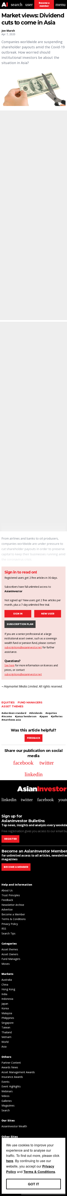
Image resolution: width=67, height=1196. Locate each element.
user (29, 4)
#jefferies (57, 716)
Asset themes (12, 706)
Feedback (33, 738)
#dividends (35, 713)
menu (60, 4)
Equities (8, 702)
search (16, 4)
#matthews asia (11, 719)
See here (9, 665)
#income (6, 716)
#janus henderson (25, 716)
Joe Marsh (8, 30)
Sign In (18, 613)
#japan (43, 716)
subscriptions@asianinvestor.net (23, 647)
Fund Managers (30, 702)
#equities (51, 713)
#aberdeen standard (13, 713)
